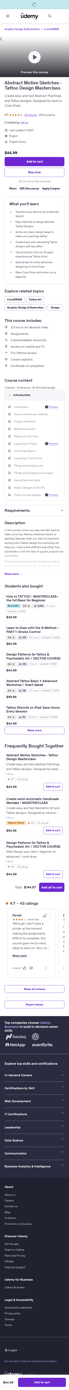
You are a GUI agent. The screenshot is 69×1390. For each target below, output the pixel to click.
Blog (7, 1212)
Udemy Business (15, 1287)
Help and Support (15, 1267)
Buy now (34, 172)
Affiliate (9, 1261)
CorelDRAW (51, 29)
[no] (31, 968)
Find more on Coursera (18, 1224)
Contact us (11, 1206)
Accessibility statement (18, 1307)
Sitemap (9, 1319)
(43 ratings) (30, 115)
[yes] (24, 968)
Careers (9, 1200)
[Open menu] (8, 16)
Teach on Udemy (14, 1249)
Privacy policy (13, 1313)
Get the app (12, 1244)
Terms (8, 1325)
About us (10, 1194)
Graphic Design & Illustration (22, 29)
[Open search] (50, 16)
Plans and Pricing (15, 1255)
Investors (10, 1218)
